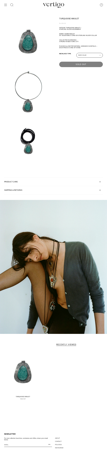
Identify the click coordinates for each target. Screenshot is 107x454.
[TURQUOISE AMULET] (23, 371)
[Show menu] (5, 5)
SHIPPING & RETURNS (13, 190)
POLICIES (58, 444)
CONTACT (58, 441)
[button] (12, 5)
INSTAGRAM (59, 448)
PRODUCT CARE (11, 182)
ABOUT (57, 438)
